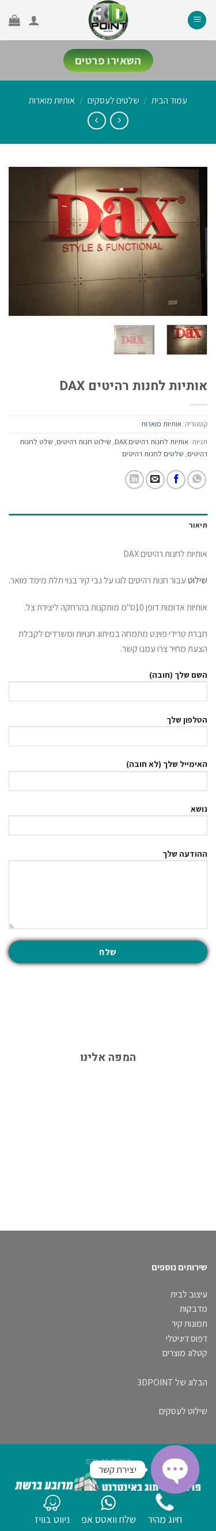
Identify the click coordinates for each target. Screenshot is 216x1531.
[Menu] (197, 20)
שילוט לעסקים (183, 1411)
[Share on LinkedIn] (134, 479)
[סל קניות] (14, 20)
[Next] (19, 242)
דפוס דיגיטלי (186, 1339)
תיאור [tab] (198, 525)
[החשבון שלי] (34, 20)
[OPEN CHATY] (175, 1469)
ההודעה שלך (184, 853)
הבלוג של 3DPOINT (172, 1382)
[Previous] (189, 242)
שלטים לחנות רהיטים (153, 454)
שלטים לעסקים (113, 100)
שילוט (197, 580)
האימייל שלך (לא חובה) (166, 763)
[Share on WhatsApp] (196, 479)
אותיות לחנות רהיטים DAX (151, 441)
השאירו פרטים (108, 61)
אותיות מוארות (52, 100)
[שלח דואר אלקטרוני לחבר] (155, 479)
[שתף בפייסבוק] (175, 479)
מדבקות (193, 1309)
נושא (199, 808)
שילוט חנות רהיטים (83, 441)
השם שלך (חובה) (178, 674)
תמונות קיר (189, 1324)
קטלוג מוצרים (184, 1353)
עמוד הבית (169, 100)
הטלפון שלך (186, 719)
